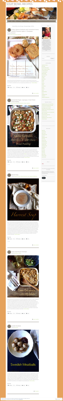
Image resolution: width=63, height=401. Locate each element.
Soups (28, 176)
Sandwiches (19, 34)
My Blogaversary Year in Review (47, 117)
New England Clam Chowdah (46, 108)
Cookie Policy (21, 399)
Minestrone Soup (44, 116)
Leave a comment (36, 93)
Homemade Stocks (25, 21)
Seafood (19, 253)
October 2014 (44, 144)
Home (10, 21)
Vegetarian (28, 103)
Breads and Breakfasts (19, 103)
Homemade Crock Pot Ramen (46, 106)
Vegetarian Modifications (33, 176)
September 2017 (44, 134)
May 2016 (43, 138)
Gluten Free (43, 76)
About (13, 21)
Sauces (43, 87)
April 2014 (43, 152)
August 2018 (44, 131)
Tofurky (25, 153)
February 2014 (44, 155)
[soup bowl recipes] (31, 19)
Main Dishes (15, 34)
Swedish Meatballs (16, 326)
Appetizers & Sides (13, 103)
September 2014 (44, 145)
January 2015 (44, 140)
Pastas (43, 81)
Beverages (43, 66)
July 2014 (43, 148)
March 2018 (43, 133)
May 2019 (43, 130)
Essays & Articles (44, 74)
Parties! (43, 80)
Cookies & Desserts (45, 70)
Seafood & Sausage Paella (46, 114)
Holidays (11, 34)
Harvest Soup (14, 174)
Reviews (43, 83)
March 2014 (43, 154)
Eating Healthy (44, 73)
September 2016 (44, 137)
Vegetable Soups (44, 94)
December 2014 (44, 141)
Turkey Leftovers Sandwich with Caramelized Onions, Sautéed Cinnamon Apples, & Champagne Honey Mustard (23, 31)
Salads (43, 84)
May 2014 (43, 151)
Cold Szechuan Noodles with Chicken (47, 105)
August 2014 (44, 147)
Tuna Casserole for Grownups (19, 251)
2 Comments (37, 391)
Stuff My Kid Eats (33, 21)
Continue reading (35, 82)
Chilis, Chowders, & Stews (46, 69)
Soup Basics (18, 21)
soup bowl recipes (19, 4)
